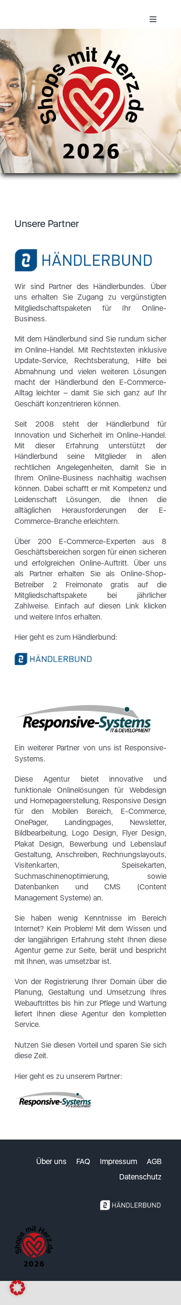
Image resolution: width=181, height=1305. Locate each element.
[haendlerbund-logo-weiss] (130, 1198)
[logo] (53, 1095)
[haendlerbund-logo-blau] (53, 656)
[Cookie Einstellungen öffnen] (17, 1292)
